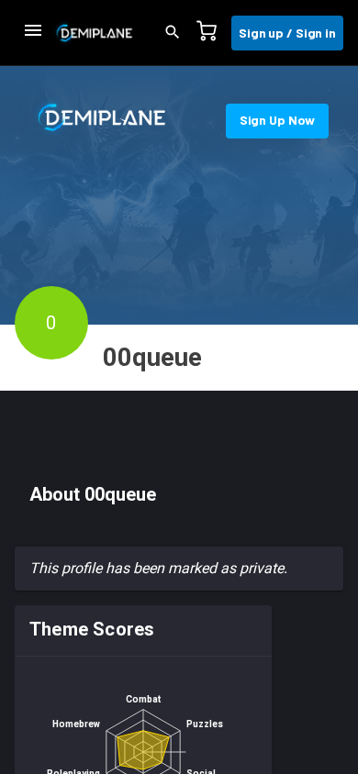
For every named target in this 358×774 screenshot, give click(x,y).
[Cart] (212, 33)
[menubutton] (33, 33)
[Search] (178, 33)
